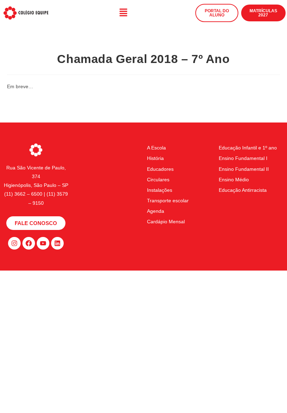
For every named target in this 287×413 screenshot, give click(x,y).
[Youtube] (43, 243)
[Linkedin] (57, 243)
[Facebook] (28, 243)
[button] (123, 13)
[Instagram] (14, 243)
